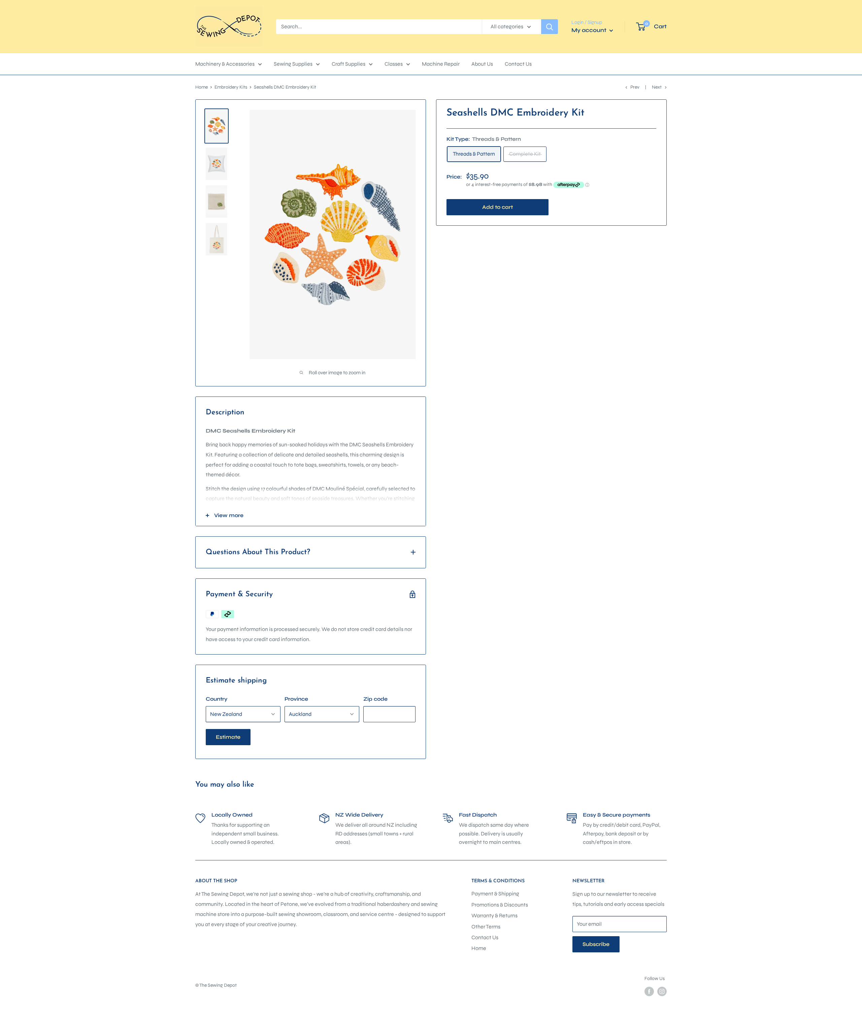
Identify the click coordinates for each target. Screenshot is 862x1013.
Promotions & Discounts (499, 904)
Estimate (228, 737)
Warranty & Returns (494, 915)
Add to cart (497, 207)
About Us (482, 64)
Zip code (375, 699)
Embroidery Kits (230, 87)
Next (657, 87)
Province (296, 699)
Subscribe (596, 944)
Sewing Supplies (293, 64)
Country (216, 699)
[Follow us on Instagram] (662, 991)
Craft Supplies (348, 64)
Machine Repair (441, 64)
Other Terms (485, 926)
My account (589, 30)
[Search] (549, 26)
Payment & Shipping (495, 893)
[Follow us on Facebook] (649, 991)
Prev (634, 87)
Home (201, 87)
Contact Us (518, 64)
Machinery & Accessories (225, 64)
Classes (394, 64)
